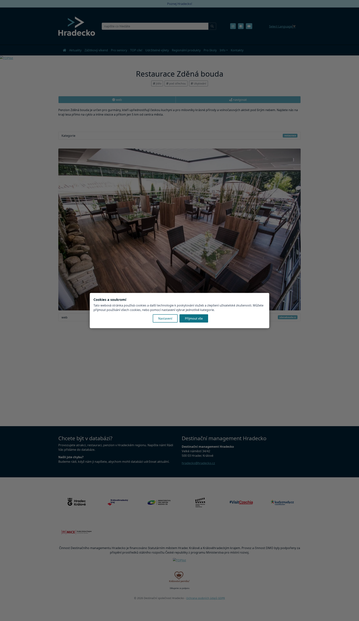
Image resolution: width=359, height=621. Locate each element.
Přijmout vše (194, 318)
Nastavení (165, 318)
